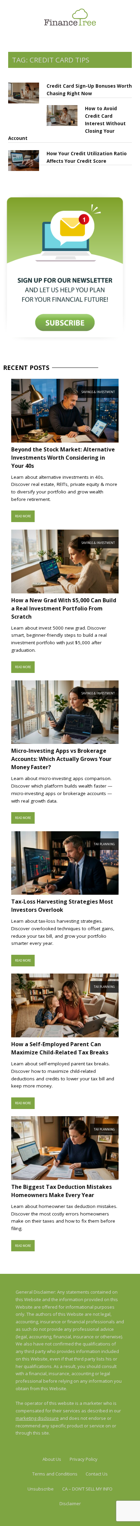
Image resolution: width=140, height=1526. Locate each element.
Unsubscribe (41, 1489)
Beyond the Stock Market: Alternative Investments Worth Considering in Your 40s (63, 458)
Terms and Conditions (54, 1474)
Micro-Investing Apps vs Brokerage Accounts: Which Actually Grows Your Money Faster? (61, 759)
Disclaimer (70, 1503)
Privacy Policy (84, 1459)
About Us (51, 1459)
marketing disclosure (37, 1418)
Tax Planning (104, 844)
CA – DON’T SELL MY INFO (87, 1489)
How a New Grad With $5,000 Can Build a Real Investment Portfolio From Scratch (63, 608)
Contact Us (97, 1474)
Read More (23, 516)
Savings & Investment (98, 392)
